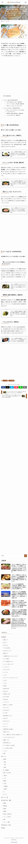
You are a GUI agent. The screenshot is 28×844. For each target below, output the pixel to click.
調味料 (4, 803)
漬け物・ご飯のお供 (7, 814)
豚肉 (5, 762)
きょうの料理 (11, 17)
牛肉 (5, 764)
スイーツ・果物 (6, 822)
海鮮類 (4, 811)
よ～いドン (5, 723)
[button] (3, 387)
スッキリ (5, 675)
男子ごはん (5, 691)
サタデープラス (6, 669)
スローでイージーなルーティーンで (10, 677)
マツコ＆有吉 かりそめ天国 (8, 745)
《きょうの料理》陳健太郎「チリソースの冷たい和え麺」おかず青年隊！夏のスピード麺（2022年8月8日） (18, 183)
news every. (5, 699)
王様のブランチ (6, 731)
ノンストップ (6, 702)
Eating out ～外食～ (7, 825)
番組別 (4, 637)
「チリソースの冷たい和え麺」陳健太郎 (15, 103)
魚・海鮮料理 (6, 770)
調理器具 (5, 805)
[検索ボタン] (25, 2)
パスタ (4, 778)
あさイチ (5, 642)
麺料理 (4, 780)
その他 (4, 783)
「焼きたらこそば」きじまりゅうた (14, 105)
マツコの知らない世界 (7, 748)
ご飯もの (5, 775)
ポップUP (5, 712)
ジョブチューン (6, 666)
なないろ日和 (6, 696)
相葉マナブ (5, 639)
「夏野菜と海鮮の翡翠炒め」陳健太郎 (14, 113)
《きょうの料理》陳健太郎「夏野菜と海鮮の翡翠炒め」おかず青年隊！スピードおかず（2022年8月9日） (18, 313)
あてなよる (5, 645)
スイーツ (5, 794)
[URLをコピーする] (25, 387)
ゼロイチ (5, 680)
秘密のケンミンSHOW (7, 704)
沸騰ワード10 (6, 740)
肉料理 (4, 759)
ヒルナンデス (6, 707)
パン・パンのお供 (6, 816)
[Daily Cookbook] (14, 2)
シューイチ (5, 672)
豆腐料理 (6, 786)
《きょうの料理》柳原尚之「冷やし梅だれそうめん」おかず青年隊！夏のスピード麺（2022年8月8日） (18, 154)
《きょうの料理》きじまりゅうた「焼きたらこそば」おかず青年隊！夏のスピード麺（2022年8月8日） (18, 210)
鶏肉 (5, 767)
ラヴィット (5, 726)
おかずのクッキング (7, 650)
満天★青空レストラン (7, 715)
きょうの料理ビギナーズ (8, 661)
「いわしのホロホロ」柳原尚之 (13, 115)
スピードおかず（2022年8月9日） (12, 108)
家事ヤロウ (5, 653)
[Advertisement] (14, 75)
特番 (4, 753)
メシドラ (5, 750)
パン (4, 791)
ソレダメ (5, 683)
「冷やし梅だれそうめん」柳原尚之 (14, 102)
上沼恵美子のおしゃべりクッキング (10, 656)
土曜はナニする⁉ (6, 693)
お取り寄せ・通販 (7, 800)
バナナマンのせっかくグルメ (9, 737)
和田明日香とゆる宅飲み (8, 729)
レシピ (4, 756)
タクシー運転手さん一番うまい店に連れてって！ (13, 734)
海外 (4, 828)
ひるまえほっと (6, 710)
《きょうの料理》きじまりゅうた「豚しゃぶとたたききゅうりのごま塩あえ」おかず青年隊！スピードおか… (18, 286)
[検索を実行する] (25, 555)
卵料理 (5, 789)
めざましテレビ (6, 721)
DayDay (5, 685)
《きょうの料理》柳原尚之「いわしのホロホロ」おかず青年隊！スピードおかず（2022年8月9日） (18, 340)
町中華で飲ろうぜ (6, 742)
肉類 (4, 819)
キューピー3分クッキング (8, 664)
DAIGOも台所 (6, 688)
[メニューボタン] (2, 2)
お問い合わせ (14, 839)
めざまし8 (5, 718)
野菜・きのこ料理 (6, 772)
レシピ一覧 (5, 17)
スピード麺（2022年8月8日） (11, 100)
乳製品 (4, 808)
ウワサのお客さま (6, 647)
